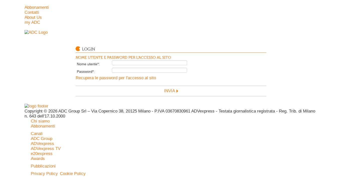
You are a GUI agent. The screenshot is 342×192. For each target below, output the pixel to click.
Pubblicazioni (43, 166)
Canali (37, 133)
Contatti (32, 12)
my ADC (32, 22)
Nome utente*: (88, 64)
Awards (38, 158)
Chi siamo (40, 121)
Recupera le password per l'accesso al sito (116, 78)
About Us (33, 17)
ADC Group (41, 138)
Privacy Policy (44, 173)
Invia (169, 90)
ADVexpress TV (46, 148)
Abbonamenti (37, 7)
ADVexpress (42, 143)
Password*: (86, 72)
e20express (42, 153)
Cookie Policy (73, 173)
